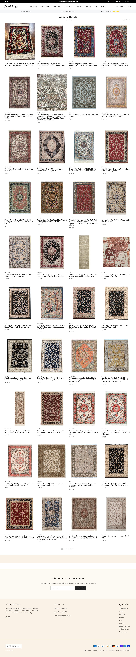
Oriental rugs (27, 610)
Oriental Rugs (79, 6)
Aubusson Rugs (45, 6)
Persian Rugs (34, 6)
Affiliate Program (124, 629)
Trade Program (123, 632)
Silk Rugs (89, 6)
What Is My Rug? (126, 650)
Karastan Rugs (57, 6)
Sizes (96, 6)
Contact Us (129, 1)
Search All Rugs (123, 608)
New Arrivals (110, 1)
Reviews (116, 1)
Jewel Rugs (11, 650)
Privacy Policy (95, 650)
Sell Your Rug (119, 650)
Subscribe (80, 588)
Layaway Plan (112, 650)
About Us (121, 1)
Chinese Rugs (68, 6)
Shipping (121, 623)
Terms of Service (87, 650)
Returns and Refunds (124, 626)
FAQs (125, 1)
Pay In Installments (103, 650)
